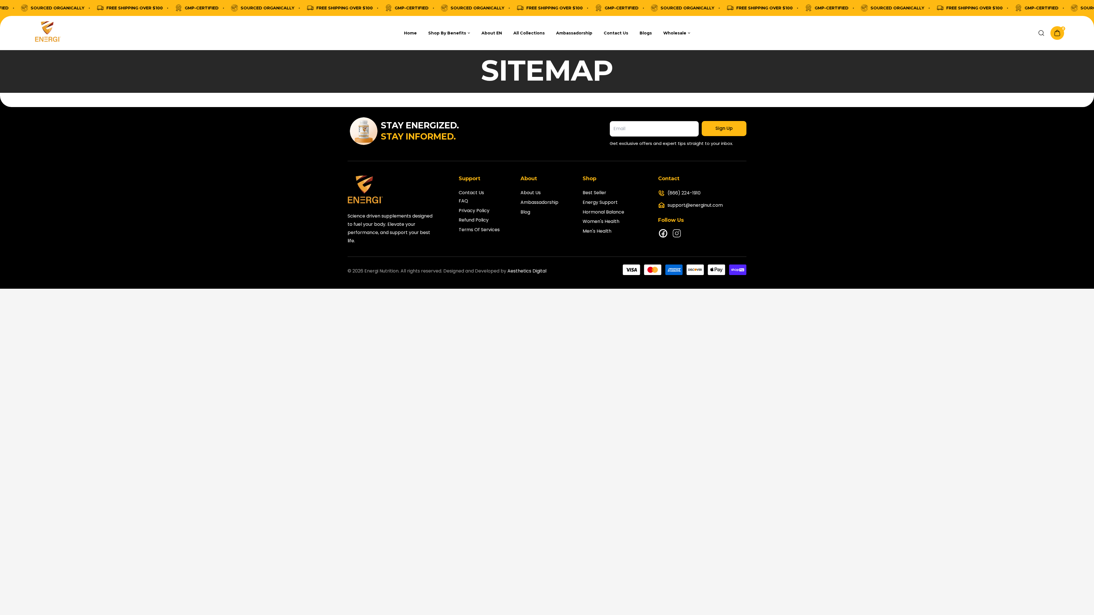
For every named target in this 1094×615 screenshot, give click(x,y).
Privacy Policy (474, 210)
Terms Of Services (479, 229)
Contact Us (471, 192)
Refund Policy (474, 220)
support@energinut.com (695, 205)
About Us (531, 192)
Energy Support (600, 202)
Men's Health (597, 231)
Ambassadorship (539, 202)
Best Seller (594, 192)
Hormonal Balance (603, 212)
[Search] (1041, 33)
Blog (525, 212)
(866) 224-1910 (684, 193)
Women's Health (601, 221)
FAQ (463, 201)
